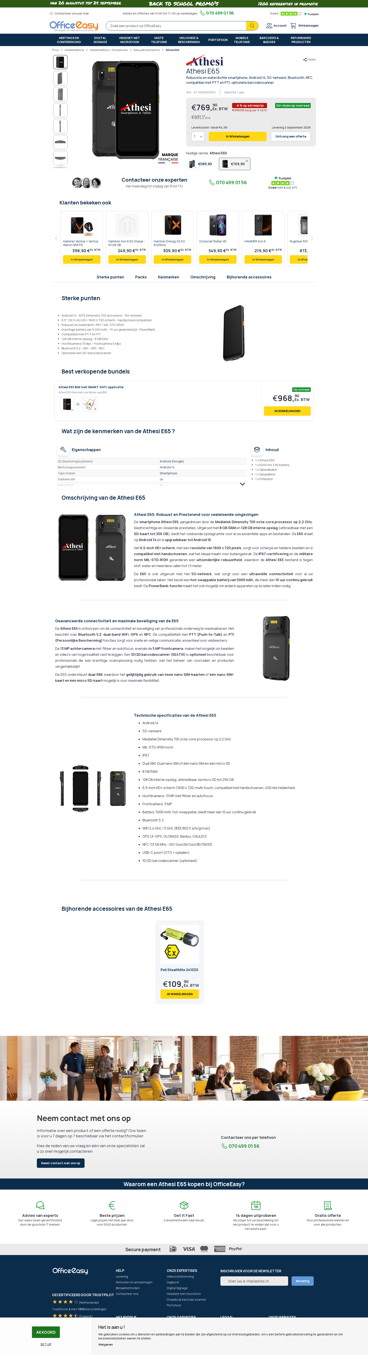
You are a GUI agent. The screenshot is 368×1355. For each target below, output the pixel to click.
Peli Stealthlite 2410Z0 (179, 969)
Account (280, 25)
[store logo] (73, 26)
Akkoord (46, 1332)
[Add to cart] (82, 259)
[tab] (184, 297)
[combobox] (182, 25)
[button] (60, 78)
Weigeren (105, 1344)
